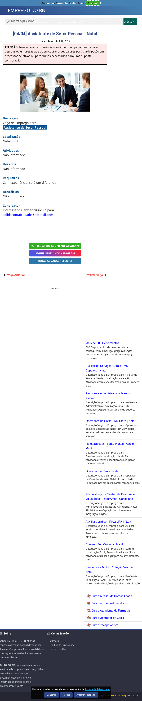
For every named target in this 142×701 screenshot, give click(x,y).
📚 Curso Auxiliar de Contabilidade (109, 596)
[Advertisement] (55, 229)
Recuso (66, 695)
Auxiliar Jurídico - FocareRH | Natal (109, 521)
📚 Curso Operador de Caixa (105, 617)
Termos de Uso (58, 649)
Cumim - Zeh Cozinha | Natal (104, 544)
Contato (54, 641)
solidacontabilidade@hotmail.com (28, 215)
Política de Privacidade (62, 645)
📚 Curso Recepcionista (102, 625)
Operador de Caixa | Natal (102, 471)
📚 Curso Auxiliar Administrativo (108, 603)
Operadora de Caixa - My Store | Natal (110, 421)
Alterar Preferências (86, 695)
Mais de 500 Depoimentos (102, 343)
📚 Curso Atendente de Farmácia (108, 610)
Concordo (51, 695)
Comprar (93, 3)
